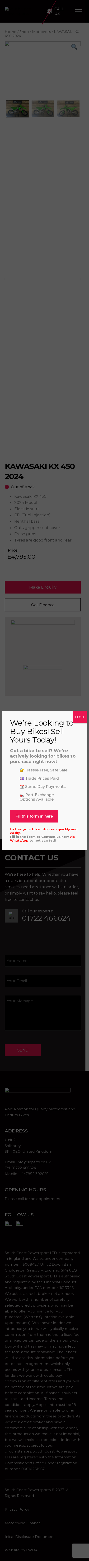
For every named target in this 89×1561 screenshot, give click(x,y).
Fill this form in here (34, 816)
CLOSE (80, 717)
